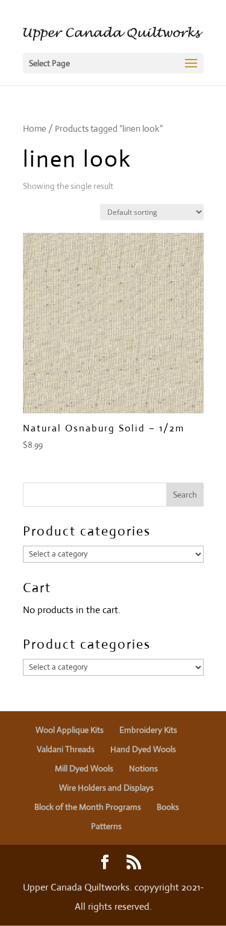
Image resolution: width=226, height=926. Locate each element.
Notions (143, 768)
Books (168, 806)
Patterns (106, 826)
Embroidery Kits (148, 729)
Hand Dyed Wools (143, 749)
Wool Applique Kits (70, 729)
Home (34, 128)
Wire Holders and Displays (106, 787)
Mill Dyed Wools (84, 768)
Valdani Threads (66, 749)
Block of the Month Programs (87, 806)
